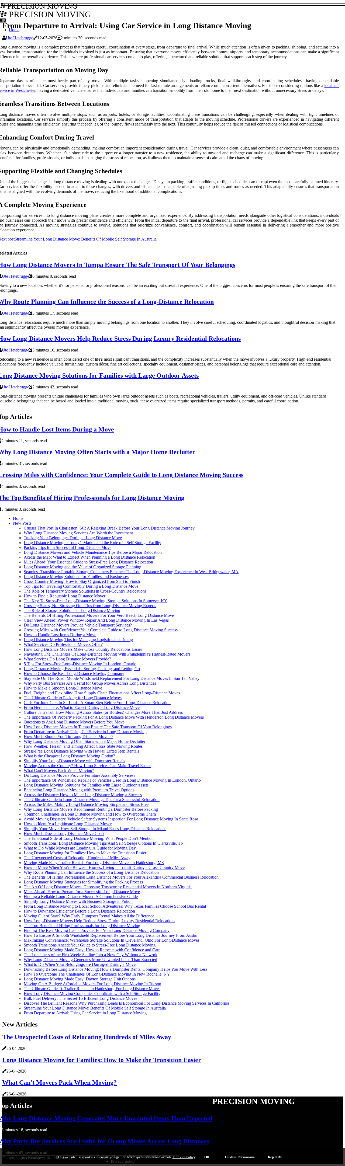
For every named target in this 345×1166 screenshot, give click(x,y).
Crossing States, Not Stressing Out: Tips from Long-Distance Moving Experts (90, 605)
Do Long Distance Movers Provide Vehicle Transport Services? (78, 625)
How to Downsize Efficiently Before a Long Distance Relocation (79, 911)
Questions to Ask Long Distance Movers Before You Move (74, 722)
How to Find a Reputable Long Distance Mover (64, 596)
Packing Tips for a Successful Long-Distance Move (67, 547)
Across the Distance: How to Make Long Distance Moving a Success (83, 794)
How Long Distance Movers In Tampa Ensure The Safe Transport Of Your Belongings (98, 727)
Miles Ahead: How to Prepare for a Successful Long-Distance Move (82, 891)
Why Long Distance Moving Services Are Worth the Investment (78, 533)
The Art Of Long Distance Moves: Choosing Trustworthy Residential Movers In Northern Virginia (108, 887)
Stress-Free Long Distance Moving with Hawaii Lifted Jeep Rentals (81, 751)
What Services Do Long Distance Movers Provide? (67, 659)
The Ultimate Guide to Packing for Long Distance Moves (73, 697)
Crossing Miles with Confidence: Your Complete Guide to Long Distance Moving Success (101, 630)
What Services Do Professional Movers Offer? (63, 644)
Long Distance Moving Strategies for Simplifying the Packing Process (83, 882)
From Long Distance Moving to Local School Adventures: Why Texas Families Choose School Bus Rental (115, 906)
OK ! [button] (208, 1157)
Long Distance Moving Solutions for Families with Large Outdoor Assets (86, 785)
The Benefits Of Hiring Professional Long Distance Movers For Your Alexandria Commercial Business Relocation (121, 877)
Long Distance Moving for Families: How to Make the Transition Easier (85, 853)
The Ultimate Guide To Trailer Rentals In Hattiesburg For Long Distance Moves (92, 988)
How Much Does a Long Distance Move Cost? (64, 833)
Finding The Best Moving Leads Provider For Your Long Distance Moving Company (97, 930)
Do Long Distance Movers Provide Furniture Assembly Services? (79, 775)
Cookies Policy (183, 1157)
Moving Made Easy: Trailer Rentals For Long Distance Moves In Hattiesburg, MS (94, 862)
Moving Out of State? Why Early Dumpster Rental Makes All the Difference (89, 916)
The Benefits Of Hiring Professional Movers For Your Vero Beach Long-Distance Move (99, 615)
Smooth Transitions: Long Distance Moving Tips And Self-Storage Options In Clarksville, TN (104, 843)
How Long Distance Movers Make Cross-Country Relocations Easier (83, 649)
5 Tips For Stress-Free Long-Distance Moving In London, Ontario (80, 664)
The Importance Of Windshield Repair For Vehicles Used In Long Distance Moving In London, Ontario (112, 780)
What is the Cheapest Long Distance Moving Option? (69, 756)
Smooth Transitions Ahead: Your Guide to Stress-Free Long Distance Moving (90, 945)
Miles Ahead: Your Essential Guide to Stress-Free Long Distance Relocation (88, 562)
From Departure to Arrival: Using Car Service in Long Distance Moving (85, 731)
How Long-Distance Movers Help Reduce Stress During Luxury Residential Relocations (99, 920)
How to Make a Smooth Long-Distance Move (63, 688)
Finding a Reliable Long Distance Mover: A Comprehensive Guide (81, 896)
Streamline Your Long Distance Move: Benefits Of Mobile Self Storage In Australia (95, 1008)
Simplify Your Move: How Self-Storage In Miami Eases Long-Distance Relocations (95, 828)
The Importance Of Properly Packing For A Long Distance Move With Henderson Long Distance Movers (114, 717)
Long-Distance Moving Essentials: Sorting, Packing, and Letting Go (82, 668)
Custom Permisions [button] (239, 1157)
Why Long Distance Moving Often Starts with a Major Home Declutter (84, 741)
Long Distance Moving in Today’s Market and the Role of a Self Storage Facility (92, 542)
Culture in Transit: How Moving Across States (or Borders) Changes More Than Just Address (103, 712)
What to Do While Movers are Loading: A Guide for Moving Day (80, 848)
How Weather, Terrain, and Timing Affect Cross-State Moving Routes (83, 746)
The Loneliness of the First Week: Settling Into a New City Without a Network (90, 954)
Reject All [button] (275, 1157)
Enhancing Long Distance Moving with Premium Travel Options (79, 790)
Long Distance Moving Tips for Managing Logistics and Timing (78, 639)
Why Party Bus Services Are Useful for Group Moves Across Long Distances (90, 683)
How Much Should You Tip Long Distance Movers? (68, 736)
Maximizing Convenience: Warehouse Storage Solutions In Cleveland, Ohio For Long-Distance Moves (111, 940)
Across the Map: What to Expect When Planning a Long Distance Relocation (89, 557)
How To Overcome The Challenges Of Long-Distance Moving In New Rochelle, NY (97, 974)
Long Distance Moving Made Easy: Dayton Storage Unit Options (80, 979)
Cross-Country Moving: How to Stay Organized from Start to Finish (82, 581)
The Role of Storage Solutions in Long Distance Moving (72, 610)
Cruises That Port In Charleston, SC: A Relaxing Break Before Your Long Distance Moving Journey (109, 528)
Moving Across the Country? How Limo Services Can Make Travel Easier (87, 765)
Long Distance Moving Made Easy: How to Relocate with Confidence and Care (92, 950)
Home (18, 518)
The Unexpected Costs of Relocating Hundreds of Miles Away (77, 857)
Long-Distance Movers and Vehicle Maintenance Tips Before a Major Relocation (93, 552)
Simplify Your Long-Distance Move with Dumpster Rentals (74, 760)
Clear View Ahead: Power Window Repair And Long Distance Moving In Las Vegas (96, 620)
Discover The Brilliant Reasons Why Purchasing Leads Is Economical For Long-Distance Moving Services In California (126, 1003)
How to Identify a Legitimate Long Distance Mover (68, 824)
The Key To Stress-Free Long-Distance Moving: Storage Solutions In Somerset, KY (95, 600)
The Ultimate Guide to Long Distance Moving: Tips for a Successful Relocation (92, 799)
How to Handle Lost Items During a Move (60, 634)
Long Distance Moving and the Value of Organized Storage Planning (82, 567)
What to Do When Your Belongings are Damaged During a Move (80, 964)
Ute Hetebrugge (19, 38)
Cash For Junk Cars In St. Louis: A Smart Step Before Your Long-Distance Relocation (97, 702)
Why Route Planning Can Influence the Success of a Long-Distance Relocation (91, 872)
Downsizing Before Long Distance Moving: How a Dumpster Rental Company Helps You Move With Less (115, 969)
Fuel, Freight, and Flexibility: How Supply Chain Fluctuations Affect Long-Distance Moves (102, 693)
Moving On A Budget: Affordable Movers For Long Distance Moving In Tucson (92, 983)
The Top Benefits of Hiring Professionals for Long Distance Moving (82, 925)
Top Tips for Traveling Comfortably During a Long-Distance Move (81, 586)
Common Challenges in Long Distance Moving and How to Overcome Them (90, 814)
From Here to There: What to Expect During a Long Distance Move (82, 707)
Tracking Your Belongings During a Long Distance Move (73, 537)
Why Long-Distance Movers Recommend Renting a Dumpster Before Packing (91, 809)
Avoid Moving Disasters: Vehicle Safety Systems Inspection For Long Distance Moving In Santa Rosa (111, 819)
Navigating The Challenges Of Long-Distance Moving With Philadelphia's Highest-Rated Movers (107, 654)
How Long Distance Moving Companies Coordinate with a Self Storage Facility (92, 993)
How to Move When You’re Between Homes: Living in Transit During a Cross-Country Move (104, 867)
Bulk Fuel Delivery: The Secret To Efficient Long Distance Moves (80, 998)
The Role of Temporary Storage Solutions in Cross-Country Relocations (85, 591)
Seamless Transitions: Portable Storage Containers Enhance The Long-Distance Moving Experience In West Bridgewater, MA (131, 571)
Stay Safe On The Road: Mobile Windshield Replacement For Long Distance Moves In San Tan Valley (111, 678)
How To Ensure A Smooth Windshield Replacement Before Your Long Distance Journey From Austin (110, 935)
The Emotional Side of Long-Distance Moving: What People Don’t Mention (89, 838)
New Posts (22, 523)
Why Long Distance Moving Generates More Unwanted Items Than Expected (90, 959)
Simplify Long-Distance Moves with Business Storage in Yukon (78, 901)
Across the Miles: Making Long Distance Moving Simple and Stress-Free (86, 804)
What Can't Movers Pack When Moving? (59, 770)
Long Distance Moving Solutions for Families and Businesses (76, 576)
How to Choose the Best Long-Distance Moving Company (74, 673)
